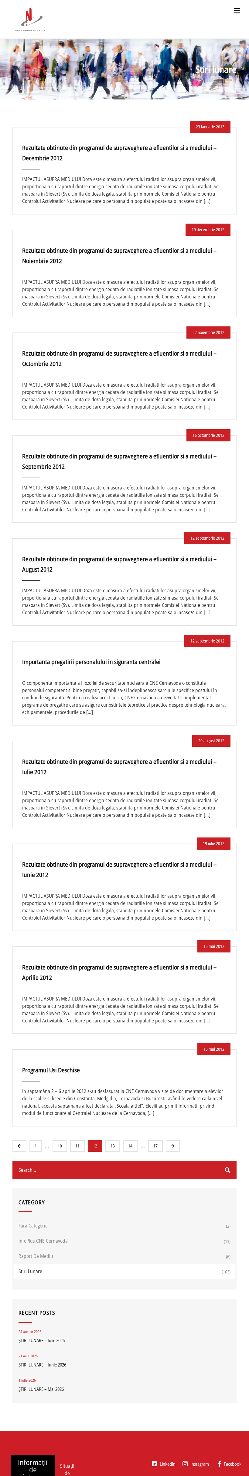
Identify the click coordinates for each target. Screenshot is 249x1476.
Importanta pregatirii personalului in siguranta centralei (91, 662)
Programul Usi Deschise (51, 1070)
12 (95, 1146)
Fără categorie (33, 1225)
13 (113, 1146)
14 (130, 1146)
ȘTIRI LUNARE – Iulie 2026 (42, 1340)
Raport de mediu (36, 1256)
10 (60, 1146)
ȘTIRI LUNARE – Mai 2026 (41, 1389)
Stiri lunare (30, 1271)
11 (77, 1146)
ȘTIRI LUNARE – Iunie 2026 (42, 1365)
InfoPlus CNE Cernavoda (43, 1241)
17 (155, 1146)
